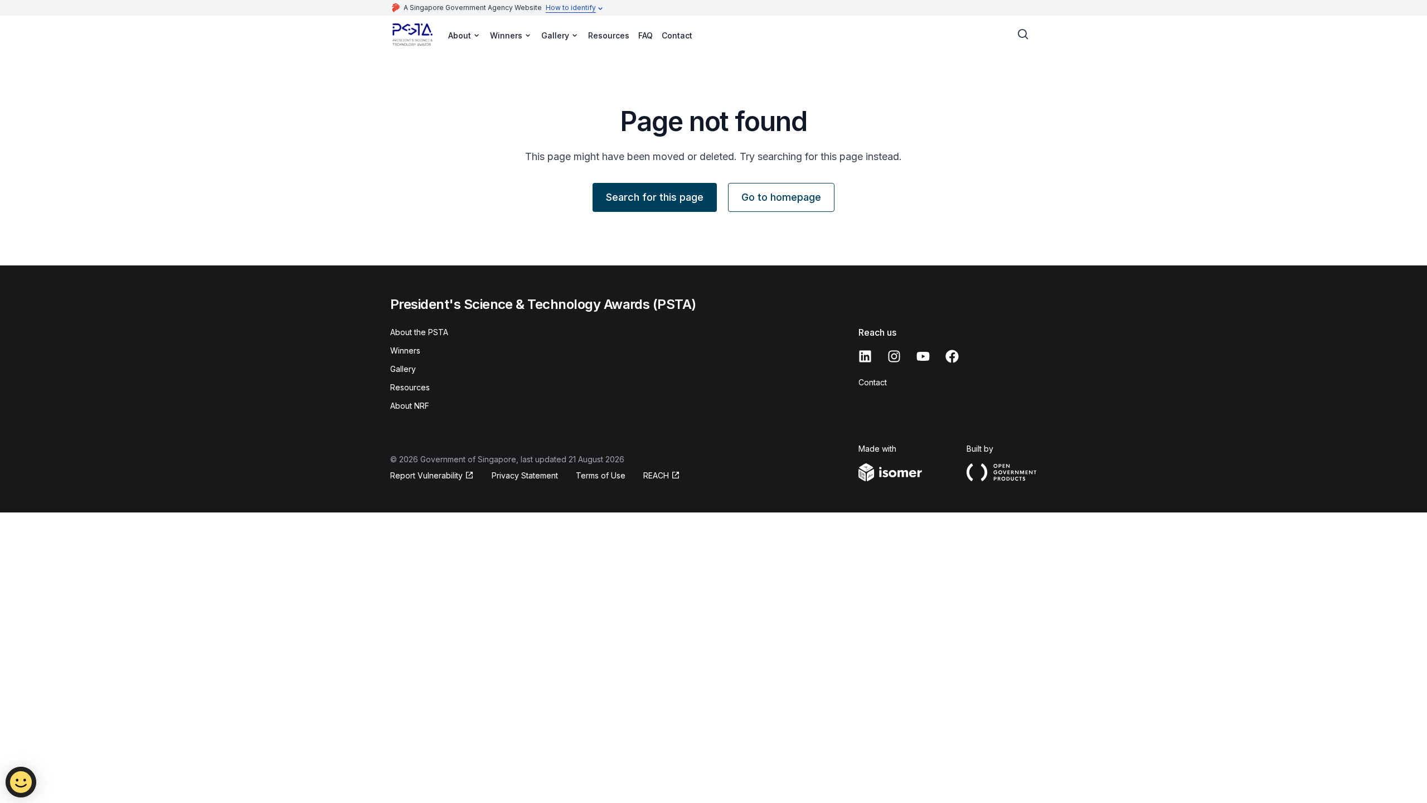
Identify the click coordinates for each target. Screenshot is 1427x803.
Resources (608, 35)
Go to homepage (781, 197)
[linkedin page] (865, 356)
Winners (405, 350)
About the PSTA (419, 332)
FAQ (645, 35)
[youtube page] (923, 356)
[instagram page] (894, 356)
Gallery (403, 369)
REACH (656, 475)
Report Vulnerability (426, 475)
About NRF (409, 405)
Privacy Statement (525, 475)
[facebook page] (952, 356)
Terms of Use (600, 475)
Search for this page (654, 197)
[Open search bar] (1023, 34)
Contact (677, 35)
